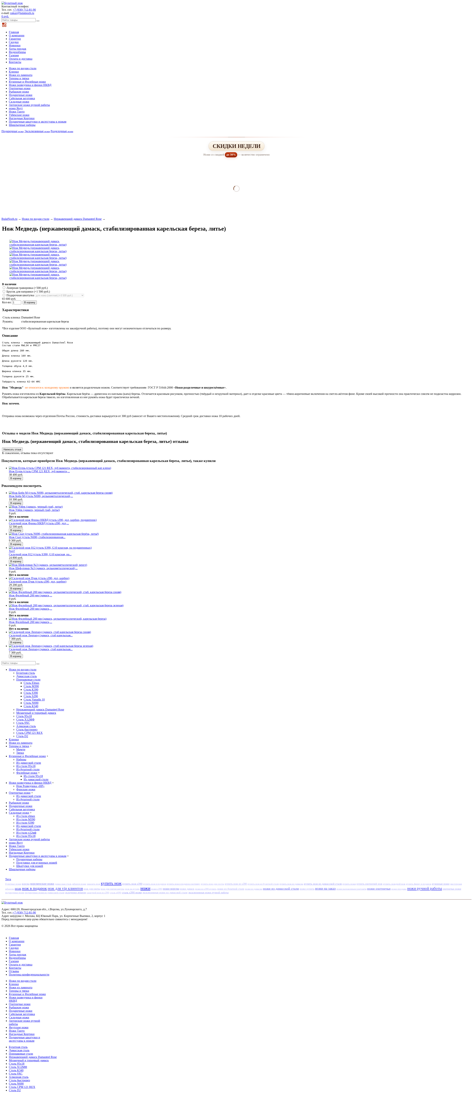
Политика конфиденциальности (29, 974)
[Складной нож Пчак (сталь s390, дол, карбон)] (39, 578)
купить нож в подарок (154, 884)
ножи (145, 888)
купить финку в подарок (418, 884)
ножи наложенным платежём (351, 889)
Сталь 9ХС (23, 722)
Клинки (14, 71)
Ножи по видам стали (22, 68)
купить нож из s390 (236, 884)
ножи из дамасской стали (281, 888)
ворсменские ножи (42, 883)
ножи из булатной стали (230, 889)
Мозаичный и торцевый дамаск (36, 712)
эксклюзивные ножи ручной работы (208, 892)
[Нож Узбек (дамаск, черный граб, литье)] (36, 506)
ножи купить (307, 889)
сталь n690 (115, 892)
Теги (8, 879)
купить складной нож (394, 884)
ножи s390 (156, 889)
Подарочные (12, 131)
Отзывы (14, 971)
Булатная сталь (25, 672)
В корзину (29, 302)
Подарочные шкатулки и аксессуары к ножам (37, 121)
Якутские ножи (18, 1027)
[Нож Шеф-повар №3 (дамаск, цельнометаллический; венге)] (48, 564)
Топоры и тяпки (19, 78)
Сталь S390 (31, 692)
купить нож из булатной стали (263, 884)
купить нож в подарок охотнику (183, 884)
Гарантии (15, 38)
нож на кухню (132, 889)
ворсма (26, 883)
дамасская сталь (63, 884)
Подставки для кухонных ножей (36, 862)
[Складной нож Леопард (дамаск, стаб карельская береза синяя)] (50, 632)
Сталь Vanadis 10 (34, 699)
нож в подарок (34, 888)
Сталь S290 (31, 696)
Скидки (14, 42)
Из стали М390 (25, 819)
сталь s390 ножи (132, 892)
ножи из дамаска (253, 889)
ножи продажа (398, 889)
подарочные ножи (14, 892)
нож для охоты (92, 889)
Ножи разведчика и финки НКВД (30, 85)
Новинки (15, 45)
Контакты (15, 62)
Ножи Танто (17, 111)
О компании (16, 35)
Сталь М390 (31, 686)
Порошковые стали (28, 679)
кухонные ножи (441, 883)
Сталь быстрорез (26, 729)
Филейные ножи (26, 772)
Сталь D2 (22, 736)
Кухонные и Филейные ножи (27, 81)
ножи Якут (16, 108)
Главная (14, 32)
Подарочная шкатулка (20, 295)
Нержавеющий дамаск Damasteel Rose (78, 218)
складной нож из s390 (98, 892)
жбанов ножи (79, 884)
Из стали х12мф (26, 832)
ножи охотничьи (379, 888)
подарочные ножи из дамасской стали (44, 892)
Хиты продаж (17, 48)
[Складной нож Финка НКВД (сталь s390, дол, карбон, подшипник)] (53, 520)
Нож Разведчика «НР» (30, 786)
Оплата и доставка (20, 58)
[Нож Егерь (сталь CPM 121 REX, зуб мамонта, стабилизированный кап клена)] (60, 468)
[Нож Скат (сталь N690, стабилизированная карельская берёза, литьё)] (54, 533)
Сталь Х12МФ (25, 719)
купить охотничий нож (369, 884)
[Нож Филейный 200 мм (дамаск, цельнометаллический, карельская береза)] (57, 618)
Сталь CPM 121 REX (29, 732)
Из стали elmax (25, 816)
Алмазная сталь (26, 726)
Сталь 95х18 (24, 716)
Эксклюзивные (37, 131)
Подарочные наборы (29, 859)
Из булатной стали (28, 769)
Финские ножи (25, 789)
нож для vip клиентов (65, 888)
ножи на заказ (325, 888)
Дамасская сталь (26, 676)
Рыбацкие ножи (19, 91)
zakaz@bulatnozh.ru (22, 13)
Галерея (14, 55)
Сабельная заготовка (22, 98)
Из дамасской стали (28, 762)
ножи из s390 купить (206, 889)
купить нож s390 (132, 883)
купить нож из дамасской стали (323, 883)
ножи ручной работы (424, 888)
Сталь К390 (31, 689)
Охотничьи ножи (19, 88)
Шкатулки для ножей (29, 866)
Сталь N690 (31, 702)
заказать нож (93, 884)
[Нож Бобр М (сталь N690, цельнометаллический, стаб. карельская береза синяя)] (61, 492)
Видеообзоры (17, 52)
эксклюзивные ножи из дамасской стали (165, 892)
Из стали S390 (25, 822)
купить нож (111, 883)
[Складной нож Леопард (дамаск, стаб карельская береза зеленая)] (51, 645)
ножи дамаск (187, 889)
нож (18, 888)
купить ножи (349, 884)
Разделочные (62, 131)
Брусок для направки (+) (28, 291)
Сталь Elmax (31, 682)
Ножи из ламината (20, 75)
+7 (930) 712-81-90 (24, 9)
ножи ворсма (171, 888)
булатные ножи (13, 884)
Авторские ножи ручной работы (29, 105)
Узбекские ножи (19, 115)
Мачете (20, 749)
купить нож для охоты (212, 884)
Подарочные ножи (20, 95)
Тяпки (20, 752)
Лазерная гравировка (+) (27, 287)
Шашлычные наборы (22, 124)
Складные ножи (19, 101)
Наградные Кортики (22, 118)
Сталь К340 (31, 706)
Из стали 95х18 (25, 766)
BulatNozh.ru (9, 218)
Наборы (21, 759)
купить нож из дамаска (291, 884)
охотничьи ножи (452, 888)
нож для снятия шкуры (112, 889)
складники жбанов (75, 892)
